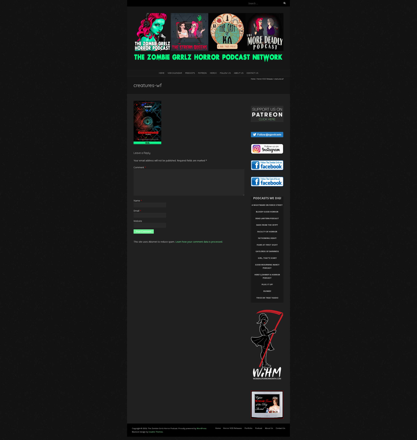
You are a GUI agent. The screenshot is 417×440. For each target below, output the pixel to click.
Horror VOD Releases (265, 79)
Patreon (202, 73)
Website (138, 221)
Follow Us (225, 73)
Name (138, 200)
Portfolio (248, 428)
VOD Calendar (175, 73)
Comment (140, 167)
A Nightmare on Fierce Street (267, 205)
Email (137, 210)
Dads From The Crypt (267, 225)
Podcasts (190, 73)
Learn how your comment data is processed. (199, 241)
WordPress (201, 428)
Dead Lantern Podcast (267, 218)
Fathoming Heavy (267, 238)
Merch (213, 73)
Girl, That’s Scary (267, 258)
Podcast (258, 428)
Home (161, 73)
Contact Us (252, 73)
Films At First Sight (267, 245)
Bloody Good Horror (267, 211)
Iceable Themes (156, 432)
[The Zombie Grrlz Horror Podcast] (208, 14)
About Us (238, 73)
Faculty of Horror (267, 231)
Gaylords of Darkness (267, 251)
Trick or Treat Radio (267, 298)
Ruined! (267, 291)
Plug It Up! (267, 284)
